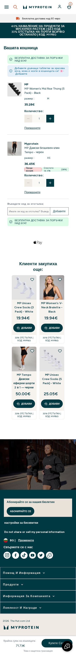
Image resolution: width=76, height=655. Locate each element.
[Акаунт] (60, 7)
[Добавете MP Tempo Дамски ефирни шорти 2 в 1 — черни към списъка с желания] (32, 350)
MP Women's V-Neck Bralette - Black (52, 307)
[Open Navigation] (6, 7)
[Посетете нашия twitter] (41, 555)
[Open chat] (49, 555)
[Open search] (15, 7)
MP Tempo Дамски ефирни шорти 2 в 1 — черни (24, 381)
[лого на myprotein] (37, 7)
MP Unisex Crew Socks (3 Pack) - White (24, 307)
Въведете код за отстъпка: (25, 203)
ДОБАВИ (26, 327)
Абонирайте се (20, 511)
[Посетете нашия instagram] (7, 555)
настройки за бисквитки (21, 522)
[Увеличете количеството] (50, 118)
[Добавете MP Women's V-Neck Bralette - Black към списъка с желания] (59, 279)
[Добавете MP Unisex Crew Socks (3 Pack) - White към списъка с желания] (32, 279)
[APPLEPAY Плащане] (38, 242)
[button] (67, 646)
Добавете (21, 73)
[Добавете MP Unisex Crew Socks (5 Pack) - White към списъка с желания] (59, 350)
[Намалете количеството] (28, 118)
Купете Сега (57, 643)
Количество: (34, 111)
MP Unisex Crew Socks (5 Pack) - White (52, 379)
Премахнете (32, 128)
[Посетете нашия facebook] (15, 555)
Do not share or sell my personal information (34, 531)
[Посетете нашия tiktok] (24, 555)
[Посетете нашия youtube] (32, 555)
